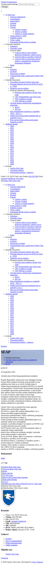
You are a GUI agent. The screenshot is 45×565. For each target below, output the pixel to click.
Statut (12, 65)
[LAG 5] (4, 482)
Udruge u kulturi (21, 32)
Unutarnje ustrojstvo (13, 214)
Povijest (13, 25)
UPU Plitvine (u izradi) (23, 101)
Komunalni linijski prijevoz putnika (23, 42)
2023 (12, 133)
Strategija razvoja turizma (19, 88)
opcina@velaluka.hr (8, 179)
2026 (12, 126)
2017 (12, 145)
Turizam (13, 23)
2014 (12, 151)
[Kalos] (4, 471)
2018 (12, 143)
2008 (12, 164)
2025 (12, 128)
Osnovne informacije (17, 17)
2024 (12, 130)
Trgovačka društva (17, 170)
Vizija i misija (15, 40)
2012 (12, 156)
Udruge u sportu (21, 29)
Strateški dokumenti (13, 250)
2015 (12, 149)
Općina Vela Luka (16, 168)
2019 (12, 141)
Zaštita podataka (11, 545)
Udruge (13, 27)
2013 (12, 154)
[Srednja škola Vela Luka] (11, 467)
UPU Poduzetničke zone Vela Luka (28, 97)
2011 (12, 158)
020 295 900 (33, 176)
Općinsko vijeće (16, 48)
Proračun (13, 69)
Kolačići (9, 539)
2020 (12, 139)
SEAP (17, 107)
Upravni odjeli (15, 220)
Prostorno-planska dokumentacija (22, 260)
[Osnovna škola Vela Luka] (11, 469)
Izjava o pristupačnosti (14, 541)
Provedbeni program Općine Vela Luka (24, 82)
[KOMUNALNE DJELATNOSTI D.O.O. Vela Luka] (21, 484)
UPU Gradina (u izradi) (23, 99)
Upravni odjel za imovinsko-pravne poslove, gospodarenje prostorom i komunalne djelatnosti (27, 61)
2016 (12, 147)
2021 (12, 137)
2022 (12, 135)
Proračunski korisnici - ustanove (21, 172)
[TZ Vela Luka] (7, 475)
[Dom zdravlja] (7, 473)
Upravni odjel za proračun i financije (28, 57)
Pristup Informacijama (14, 543)
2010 (12, 160)
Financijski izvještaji (17, 74)
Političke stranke (16, 38)
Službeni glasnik (12, 124)
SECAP (18, 109)
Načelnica (13, 46)
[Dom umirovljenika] (9, 480)
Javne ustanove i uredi (18, 36)
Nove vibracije (37, 562)
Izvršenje (13, 72)
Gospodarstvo (15, 19)
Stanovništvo (15, 21)
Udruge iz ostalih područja (24, 34)
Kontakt (8, 336)
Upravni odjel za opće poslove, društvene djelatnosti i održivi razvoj (28, 54)
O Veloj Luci (10, 15)
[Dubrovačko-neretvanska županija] (14, 477)
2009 (12, 162)
